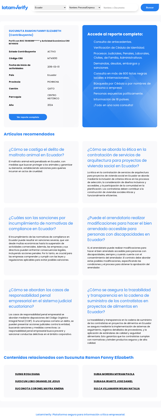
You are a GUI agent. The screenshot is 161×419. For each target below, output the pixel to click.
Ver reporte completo (28, 117)
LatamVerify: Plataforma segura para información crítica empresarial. (80, 414)
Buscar (150, 7)
